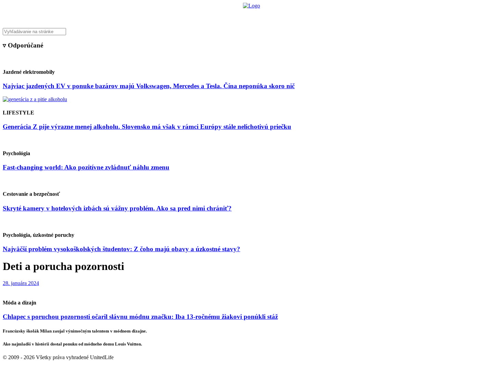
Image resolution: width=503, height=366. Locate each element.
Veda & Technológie (165, 15)
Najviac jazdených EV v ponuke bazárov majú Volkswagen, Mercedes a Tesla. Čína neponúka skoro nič (149, 86)
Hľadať (350, 15)
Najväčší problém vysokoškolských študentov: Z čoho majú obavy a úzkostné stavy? (121, 249)
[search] (251, 31)
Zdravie (298, 15)
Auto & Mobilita (249, 15)
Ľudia (278, 15)
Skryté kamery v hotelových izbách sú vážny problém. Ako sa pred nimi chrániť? (117, 208)
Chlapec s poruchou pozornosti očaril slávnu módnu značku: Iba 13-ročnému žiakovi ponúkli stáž (140, 316)
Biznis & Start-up (209, 15)
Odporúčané (324, 15)
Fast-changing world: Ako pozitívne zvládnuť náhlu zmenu (86, 167)
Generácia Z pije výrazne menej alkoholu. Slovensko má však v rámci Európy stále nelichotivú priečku (147, 126)
